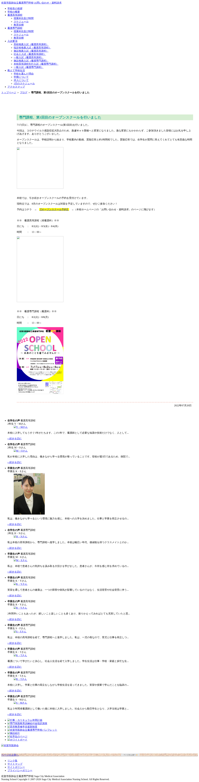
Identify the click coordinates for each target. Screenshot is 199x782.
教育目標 (19, 24)
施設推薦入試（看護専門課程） (31, 60)
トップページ (8, 92)
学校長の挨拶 (14, 8)
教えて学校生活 (16, 70)
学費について (21, 77)
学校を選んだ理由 (24, 73)
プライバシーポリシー (19, 770)
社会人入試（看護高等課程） (30, 54)
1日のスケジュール (24, 83)
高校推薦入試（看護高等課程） (31, 44)
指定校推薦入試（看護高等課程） (32, 47)
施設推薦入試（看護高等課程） (31, 51)
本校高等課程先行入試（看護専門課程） (36, 64)
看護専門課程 (14, 28)
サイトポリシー (16, 767)
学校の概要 (13, 11)
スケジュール (21, 21)
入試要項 (12, 41)
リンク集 (12, 760)
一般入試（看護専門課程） (29, 67)
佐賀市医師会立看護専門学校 (17, 2)
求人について (21, 80)
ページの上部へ (10, 755)
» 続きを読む (14, 438)
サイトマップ (14, 764)
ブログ (23, 92)
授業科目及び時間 (24, 18)
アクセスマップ (16, 86)
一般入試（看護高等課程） (29, 57)
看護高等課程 (14, 15)
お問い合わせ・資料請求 (48, 2)
